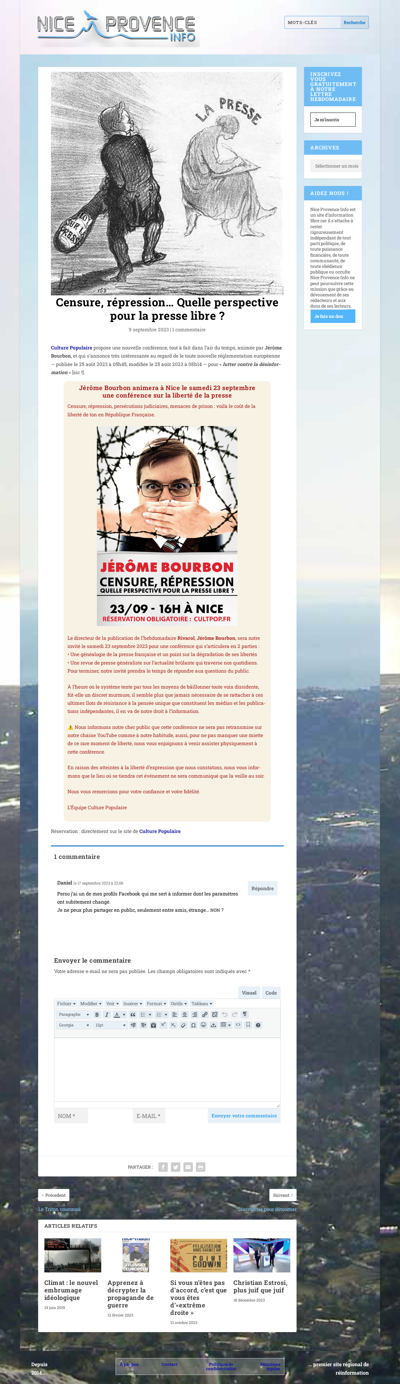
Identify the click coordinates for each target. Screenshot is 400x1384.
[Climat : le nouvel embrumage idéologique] (72, 1255)
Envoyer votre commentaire (244, 1115)
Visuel (249, 993)
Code (271, 993)
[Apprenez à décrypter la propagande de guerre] (136, 1255)
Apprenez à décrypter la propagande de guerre (131, 1293)
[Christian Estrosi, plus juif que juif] (261, 1255)
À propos (129, 1364)
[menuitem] (66, 1003)
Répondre (263, 888)
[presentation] (66, 1003)
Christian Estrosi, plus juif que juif (260, 1286)
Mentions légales (270, 1366)
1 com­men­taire (189, 329)
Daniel (64, 882)
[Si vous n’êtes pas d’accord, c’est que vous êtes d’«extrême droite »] (198, 1255)
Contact (170, 1364)
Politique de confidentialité (221, 1366)
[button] (73, 1014)
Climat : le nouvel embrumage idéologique (71, 1289)
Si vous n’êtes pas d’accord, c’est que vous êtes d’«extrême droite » (198, 1297)
